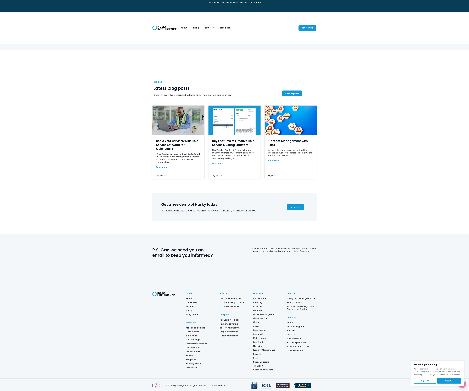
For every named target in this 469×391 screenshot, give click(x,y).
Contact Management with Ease (288, 143)
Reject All (425, 381)
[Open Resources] (231, 28)
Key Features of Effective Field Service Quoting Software (233, 143)
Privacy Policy (218, 385)
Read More (161, 167)
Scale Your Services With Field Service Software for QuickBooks (177, 145)
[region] (437, 373)
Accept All (449, 381)
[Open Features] (214, 28)
